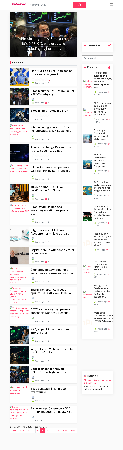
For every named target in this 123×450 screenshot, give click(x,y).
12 (59, 430)
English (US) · (93, 376)
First (14, 430)
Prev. (22, 430)
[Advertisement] (97, 27)
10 (48, 430)
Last (73, 430)
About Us (88, 380)
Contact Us (99, 380)
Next (65, 430)
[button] (15, 34)
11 (53, 430)
